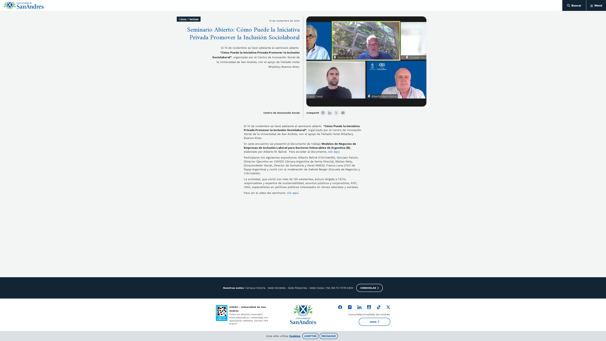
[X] (336, 113)
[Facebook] (323, 113)
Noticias (194, 19)
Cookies (294, 336)
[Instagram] (350, 307)
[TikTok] (379, 307)
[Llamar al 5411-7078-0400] (221, 313)
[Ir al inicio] (24, 5)
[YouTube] (369, 307)
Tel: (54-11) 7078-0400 (339, 287)
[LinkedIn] (330, 113)
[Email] (343, 113)
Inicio (184, 19)
